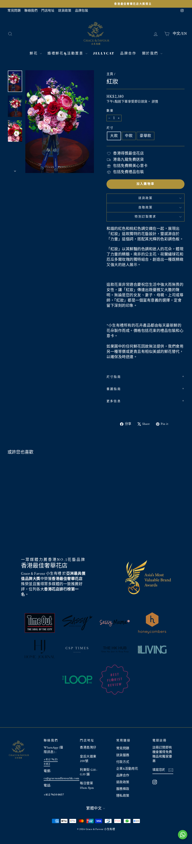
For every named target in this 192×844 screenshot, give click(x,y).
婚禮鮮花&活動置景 (66, 53)
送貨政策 (64, 11)
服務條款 (122, 789)
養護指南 (113, 389)
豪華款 (145, 135)
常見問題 (14, 11)
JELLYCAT (104, 53)
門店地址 (47, 11)
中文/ (177, 33)
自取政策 (145, 208)
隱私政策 (122, 796)
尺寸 (110, 128)
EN (184, 33)
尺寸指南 (113, 377)
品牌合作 (128, 53)
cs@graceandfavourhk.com (61, 778)
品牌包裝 (81, 11)
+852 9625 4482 (51, 761)
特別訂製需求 (145, 217)
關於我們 (151, 53)
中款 (129, 135)
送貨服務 (122, 755)
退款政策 (122, 782)
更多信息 (113, 401)
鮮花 (34, 53)
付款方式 (122, 762)
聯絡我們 (31, 11)
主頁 (109, 74)
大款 (114, 135)
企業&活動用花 (127, 769)
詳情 (155, 102)
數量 (110, 111)
